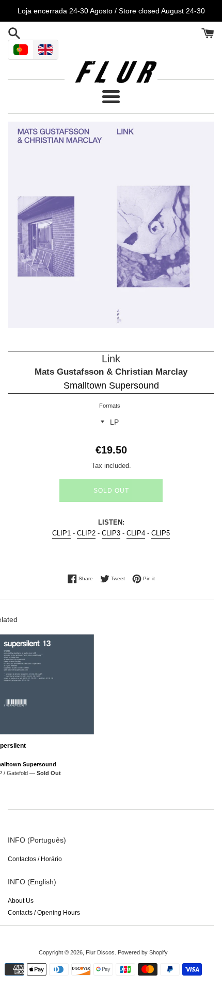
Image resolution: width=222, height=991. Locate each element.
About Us (21, 900)
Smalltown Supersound (111, 385)
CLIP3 (111, 533)
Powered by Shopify (143, 952)
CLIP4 (135, 533)
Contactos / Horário (35, 859)
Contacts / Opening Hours (44, 912)
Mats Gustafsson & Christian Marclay (111, 372)
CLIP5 (160, 533)
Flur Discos (100, 952)
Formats (109, 405)
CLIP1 (61, 533)
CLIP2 (86, 533)
